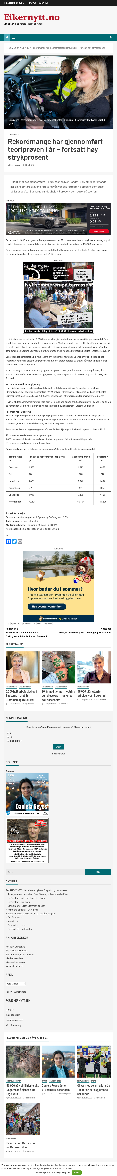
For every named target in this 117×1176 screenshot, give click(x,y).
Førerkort (15, 624)
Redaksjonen (65, 704)
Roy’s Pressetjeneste (16, 950)
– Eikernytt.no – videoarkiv (19, 929)
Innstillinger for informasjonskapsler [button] (53, 1172)
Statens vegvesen (44, 624)
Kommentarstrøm (14, 1020)
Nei (11, 737)
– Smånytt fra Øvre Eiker (18, 902)
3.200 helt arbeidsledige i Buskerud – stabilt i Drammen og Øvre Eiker (21, 695)
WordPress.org (13, 1025)
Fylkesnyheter (14, 134)
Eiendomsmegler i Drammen (20, 954)
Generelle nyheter (13, 1081)
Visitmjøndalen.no (14, 966)
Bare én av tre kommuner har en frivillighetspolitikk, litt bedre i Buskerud (26, 632)
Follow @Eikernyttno (16, 991)
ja (10, 733)
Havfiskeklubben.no (15, 946)
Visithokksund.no (14, 958)
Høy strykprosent (28, 624)
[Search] (111, 37)
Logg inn (10, 1009)
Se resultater (58, 753)
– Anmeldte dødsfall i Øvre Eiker (22, 909)
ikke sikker (16, 741)
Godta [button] (76, 1172)
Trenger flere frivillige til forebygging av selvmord (85, 630)
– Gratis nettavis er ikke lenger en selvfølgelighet (30, 913)
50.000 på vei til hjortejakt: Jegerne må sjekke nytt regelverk (23, 1090)
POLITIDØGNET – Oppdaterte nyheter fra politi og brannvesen (36, 890)
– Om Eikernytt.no (14, 917)
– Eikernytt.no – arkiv (16, 925)
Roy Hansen (15, 165)
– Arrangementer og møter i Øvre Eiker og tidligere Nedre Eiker (37, 894)
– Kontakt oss (13, 921)
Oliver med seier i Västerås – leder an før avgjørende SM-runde (93, 1090)
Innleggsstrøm (13, 1015)
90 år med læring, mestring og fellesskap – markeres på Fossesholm (58, 695)
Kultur (44, 1081)
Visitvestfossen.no (15, 962)
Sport (93, 1081)
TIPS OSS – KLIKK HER (37, 3)
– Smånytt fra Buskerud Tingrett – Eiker (25, 898)
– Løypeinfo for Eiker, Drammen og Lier (25, 906)
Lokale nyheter (25, 687)
